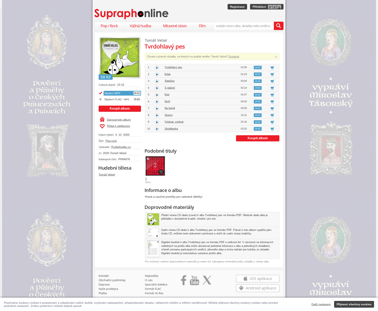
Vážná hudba (140, 25)
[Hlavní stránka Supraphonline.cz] (131, 14)
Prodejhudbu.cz (121, 146)
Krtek (168, 74)
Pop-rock (111, 140)
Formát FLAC (153, 289)
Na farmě (170, 108)
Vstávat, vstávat (174, 121)
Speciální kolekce (156, 284)
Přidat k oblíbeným (118, 126)
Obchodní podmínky (112, 280)
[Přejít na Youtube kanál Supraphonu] (194, 281)
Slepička (169, 80)
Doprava (104, 284)
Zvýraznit (234, 56)
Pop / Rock (109, 25)
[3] (155, 165)
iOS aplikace (260, 278)
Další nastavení (321, 304)
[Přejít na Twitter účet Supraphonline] (207, 281)
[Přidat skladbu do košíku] (272, 67)
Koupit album (120, 108)
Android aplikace (260, 288)
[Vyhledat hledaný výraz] (279, 26)
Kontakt (104, 276)
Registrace (237, 6)
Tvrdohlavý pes (173, 67)
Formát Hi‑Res (154, 293)
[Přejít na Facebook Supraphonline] (184, 281)
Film (202, 25)
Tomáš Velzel (107, 174)
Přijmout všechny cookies (354, 304)
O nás (149, 280)
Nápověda (151, 276)
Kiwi (167, 94)
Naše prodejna (108, 289)
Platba (103, 293)
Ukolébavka (171, 128)
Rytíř (167, 101)
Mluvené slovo (175, 25)
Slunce (168, 115)
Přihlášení (259, 6)
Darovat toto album (119, 119)
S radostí (170, 87)
